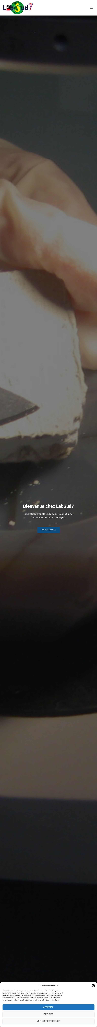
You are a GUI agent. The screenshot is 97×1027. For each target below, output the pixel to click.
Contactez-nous (49, 530)
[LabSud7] (19, 7)
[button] (93, 986)
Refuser (48, 1014)
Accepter (48, 1007)
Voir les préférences (48, 1021)
